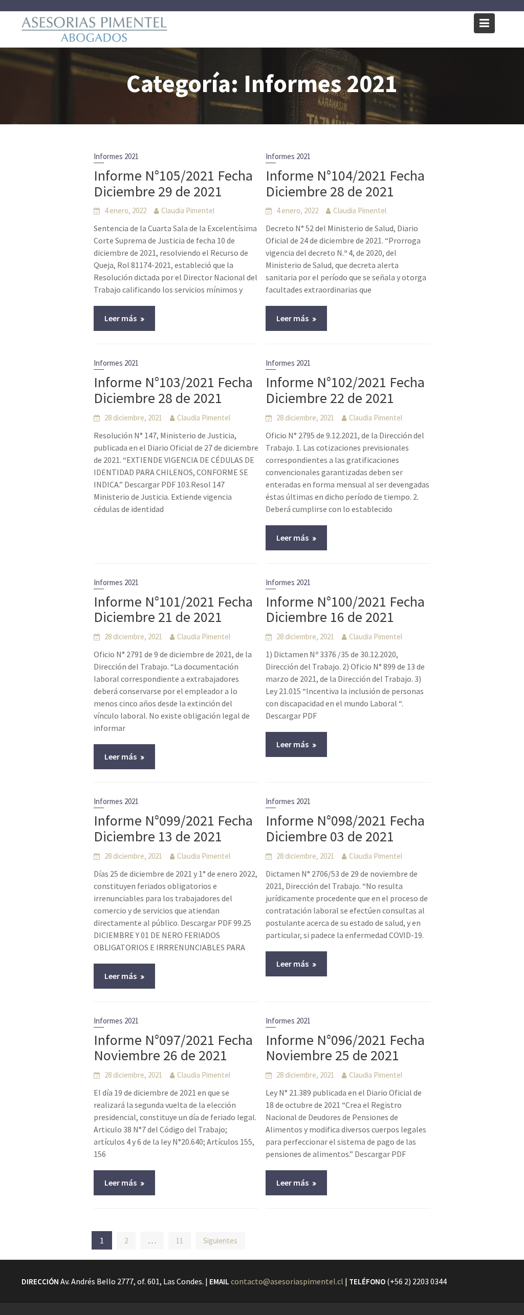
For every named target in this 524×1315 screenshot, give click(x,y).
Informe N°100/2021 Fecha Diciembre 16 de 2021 (345, 609)
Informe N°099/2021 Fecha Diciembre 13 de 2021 (173, 828)
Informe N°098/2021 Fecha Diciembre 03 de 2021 (345, 828)
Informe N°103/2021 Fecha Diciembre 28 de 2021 (173, 390)
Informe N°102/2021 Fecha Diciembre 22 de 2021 (345, 390)
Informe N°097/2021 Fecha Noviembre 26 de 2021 (173, 1048)
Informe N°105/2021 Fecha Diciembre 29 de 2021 (173, 183)
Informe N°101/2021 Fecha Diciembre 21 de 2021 (173, 609)
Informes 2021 (116, 156)
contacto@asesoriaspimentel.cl (287, 1281)
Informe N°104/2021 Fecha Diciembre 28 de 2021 (345, 183)
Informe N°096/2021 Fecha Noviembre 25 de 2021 (345, 1048)
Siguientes (220, 1240)
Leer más (120, 318)
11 (179, 1240)
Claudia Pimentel (187, 210)
